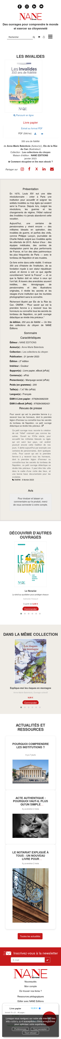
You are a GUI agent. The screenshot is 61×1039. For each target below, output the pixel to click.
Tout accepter (40, 1029)
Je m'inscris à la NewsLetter (20, 30)
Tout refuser (31, 1032)
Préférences (20, 1029)
